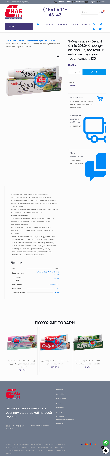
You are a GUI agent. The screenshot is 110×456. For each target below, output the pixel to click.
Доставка (60, 394)
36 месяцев (54, 284)
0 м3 (57, 292)
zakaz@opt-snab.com (40, 426)
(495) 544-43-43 (55, 12)
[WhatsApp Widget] (106, 443)
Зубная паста (50, 41)
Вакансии (60, 407)
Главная (59, 389)
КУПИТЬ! (94, 72)
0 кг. (57, 288)
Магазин (21, 41)
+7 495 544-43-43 (16, 427)
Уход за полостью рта (34, 41)
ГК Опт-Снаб (11, 41)
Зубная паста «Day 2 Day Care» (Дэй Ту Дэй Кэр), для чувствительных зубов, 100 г (22, 364)
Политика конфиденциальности (65, 418)
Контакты (60, 424)
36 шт (56, 279)
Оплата (59, 412)
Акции (58, 403)
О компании (61, 398)
